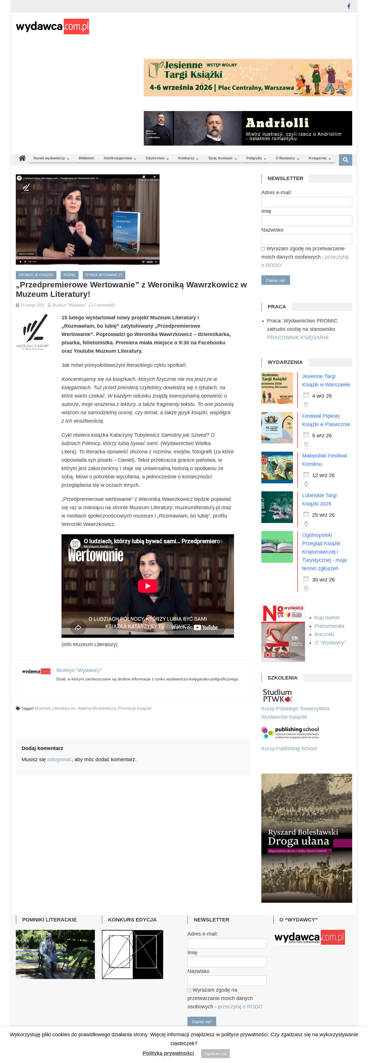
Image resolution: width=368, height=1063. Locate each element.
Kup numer (327, 618)
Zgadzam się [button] (215, 1053)
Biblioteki (86, 158)
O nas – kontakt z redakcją (231, 1013)
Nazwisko (272, 230)
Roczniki (325, 634)
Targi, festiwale (220, 158)
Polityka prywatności (168, 1053)
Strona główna (176, 1013)
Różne (70, 275)
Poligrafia (254, 158)
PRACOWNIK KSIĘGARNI (298, 337)
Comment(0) (104, 305)
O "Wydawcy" (331, 643)
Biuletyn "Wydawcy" (69, 305)
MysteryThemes (64, 1013)
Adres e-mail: (276, 192)
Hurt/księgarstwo (118, 158)
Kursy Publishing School (289, 748)
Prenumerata (330, 626)
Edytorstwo (155, 158)
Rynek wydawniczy (49, 158)
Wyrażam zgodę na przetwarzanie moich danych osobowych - (304, 257)
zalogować (59, 759)
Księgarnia (318, 158)
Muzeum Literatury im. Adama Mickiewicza (75, 708)
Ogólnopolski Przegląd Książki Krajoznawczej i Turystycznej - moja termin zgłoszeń (324, 551)
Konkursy (186, 158)
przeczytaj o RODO (240, 963)
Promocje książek (36, 275)
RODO (277, 1013)
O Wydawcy (285, 158)
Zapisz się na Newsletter (321, 1013)
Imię (266, 211)
